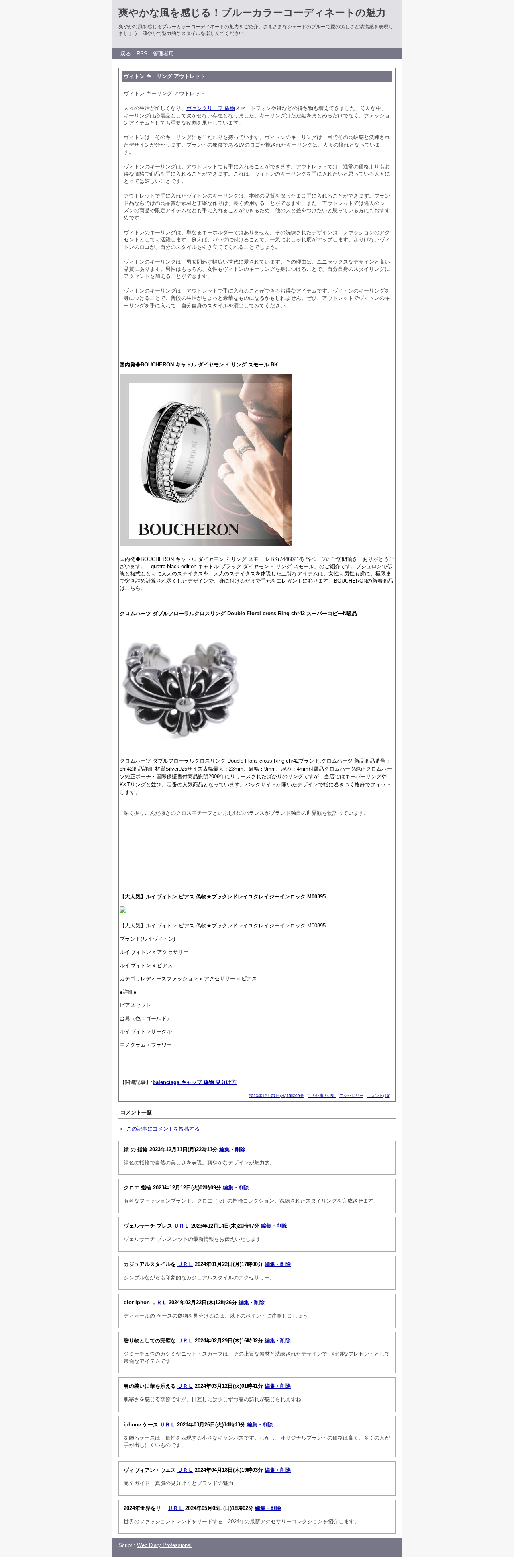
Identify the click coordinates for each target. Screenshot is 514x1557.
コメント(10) (378, 1095)
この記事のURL (322, 1095)
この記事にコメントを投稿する (163, 1129)
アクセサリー (351, 1095)
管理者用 (163, 54)
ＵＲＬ (182, 1226)
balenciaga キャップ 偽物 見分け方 (195, 1082)
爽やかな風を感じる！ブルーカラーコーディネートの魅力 (252, 12)
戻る (125, 54)
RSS (142, 54)
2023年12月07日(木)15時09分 (276, 1095)
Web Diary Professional (164, 1545)
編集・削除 (232, 1149)
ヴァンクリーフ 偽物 (210, 108)
